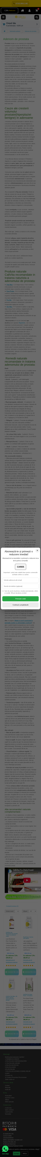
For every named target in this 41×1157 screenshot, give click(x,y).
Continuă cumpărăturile (20, 605)
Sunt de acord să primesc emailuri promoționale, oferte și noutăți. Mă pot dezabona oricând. (21, 592)
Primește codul (20, 599)
